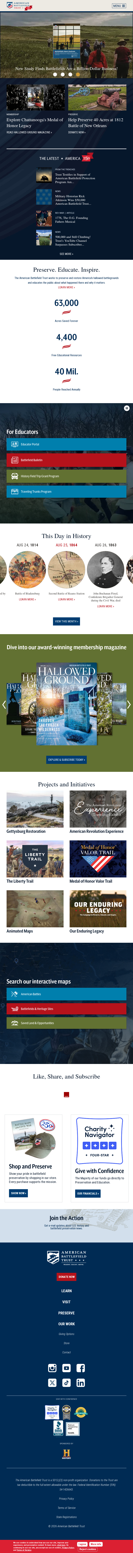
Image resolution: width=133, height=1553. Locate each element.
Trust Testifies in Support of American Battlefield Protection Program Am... (75, 178)
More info (96, 1544)
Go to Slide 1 (55, 74)
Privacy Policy (66, 1498)
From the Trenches (65, 169)
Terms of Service (67, 1508)
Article (70, 212)
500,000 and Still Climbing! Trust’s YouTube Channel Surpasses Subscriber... (73, 240)
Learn (66, 1291)
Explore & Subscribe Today (65, 759)
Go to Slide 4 (78, 74)
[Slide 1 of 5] (66, 704)
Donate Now (76, 132)
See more (65, 254)
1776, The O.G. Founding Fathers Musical (71, 220)
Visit (66, 1302)
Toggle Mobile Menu (119, 5)
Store (80, 1343)
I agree (82, 1544)
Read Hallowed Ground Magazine (28, 132)
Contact (66, 1352)
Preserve (66, 1313)
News (58, 191)
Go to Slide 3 (70, 74)
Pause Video (126, 408)
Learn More (65, 287)
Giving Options (66, 1334)
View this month (65, 621)
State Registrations (66, 1517)
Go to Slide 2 (63, 74)
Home (21, 5)
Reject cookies (87, 1549)
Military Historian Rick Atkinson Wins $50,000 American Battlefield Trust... (73, 200)
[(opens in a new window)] (52, 1368)
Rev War (59, 212)
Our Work (66, 1324)
